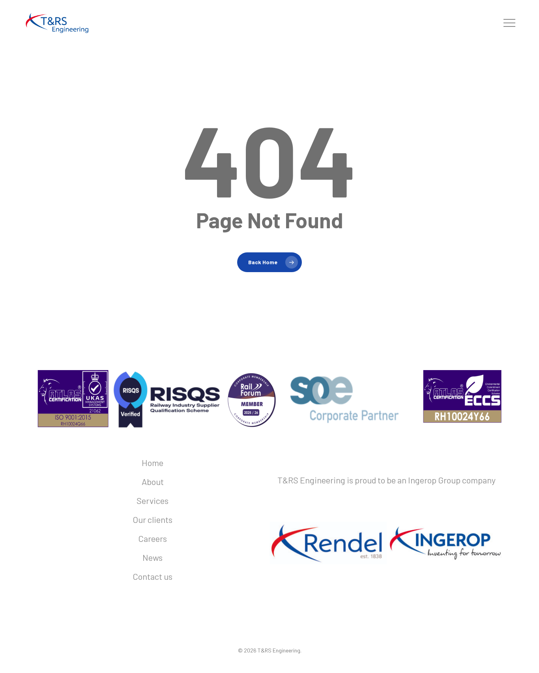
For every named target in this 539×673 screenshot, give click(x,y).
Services (152, 500)
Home (152, 462)
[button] (509, 23)
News (152, 557)
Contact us (152, 576)
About (153, 481)
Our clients (152, 519)
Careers (152, 538)
